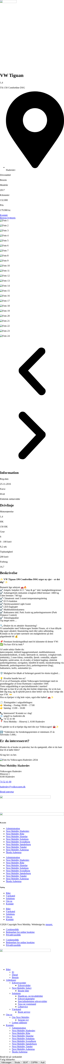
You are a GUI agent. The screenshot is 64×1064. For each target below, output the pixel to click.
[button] (32, 372)
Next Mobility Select (21, 988)
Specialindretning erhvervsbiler (32, 1001)
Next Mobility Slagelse (17, 836)
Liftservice (23, 1006)
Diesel (15, 975)
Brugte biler (23, 990)
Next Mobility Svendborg (18, 842)
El (13, 972)
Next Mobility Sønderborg (18, 844)
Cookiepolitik (12, 929)
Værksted (10, 896)
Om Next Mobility (20, 1017)
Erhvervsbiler (24, 985)
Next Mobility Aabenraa (17, 849)
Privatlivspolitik (13, 935)
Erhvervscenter (19, 982)
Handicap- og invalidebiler (30, 996)
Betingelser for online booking (20, 932)
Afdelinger (11, 980)
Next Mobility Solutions (17, 839)
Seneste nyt (23, 1020)
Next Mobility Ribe (15, 834)
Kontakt (10, 904)
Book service (24, 1012)
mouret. (49, 924)
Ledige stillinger (19, 1022)
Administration (13, 828)
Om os (9, 901)
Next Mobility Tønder (16, 847)
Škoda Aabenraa (13, 852)
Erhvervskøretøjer (26, 998)
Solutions (10, 898)
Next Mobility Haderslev (17, 831)
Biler (8, 893)
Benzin (15, 977)
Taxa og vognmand (27, 1004)
